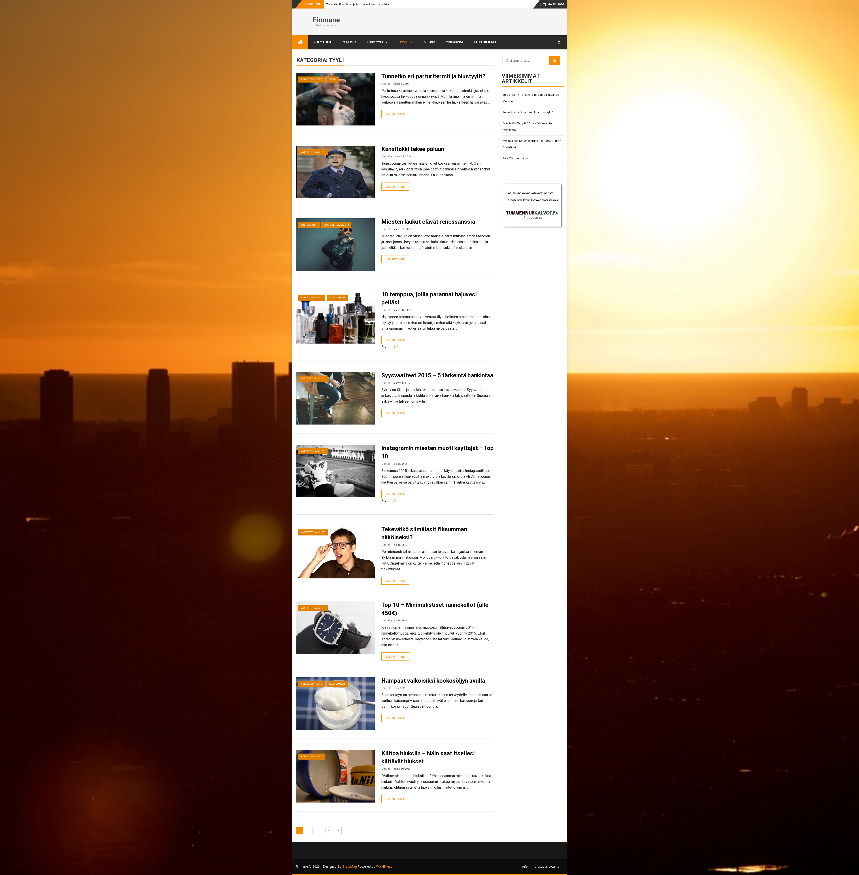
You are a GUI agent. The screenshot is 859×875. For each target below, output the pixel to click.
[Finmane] (300, 42)
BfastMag (349, 866)
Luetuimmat (485, 42)
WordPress (384, 866)
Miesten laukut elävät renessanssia (428, 221)
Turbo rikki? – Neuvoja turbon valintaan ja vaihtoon (531, 98)
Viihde (429, 42)
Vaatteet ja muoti (313, 152)
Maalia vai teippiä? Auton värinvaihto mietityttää (527, 127)
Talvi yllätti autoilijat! (516, 158)
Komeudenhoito (311, 79)
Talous (350, 42)
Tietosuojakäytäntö (545, 866)
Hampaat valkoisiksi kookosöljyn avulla (433, 680)
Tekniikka (455, 42)
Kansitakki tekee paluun (412, 149)
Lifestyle (375, 42)
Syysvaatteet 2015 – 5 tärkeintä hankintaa (437, 375)
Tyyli (404, 42)
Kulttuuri (323, 42)
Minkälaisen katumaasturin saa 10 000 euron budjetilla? (532, 144)
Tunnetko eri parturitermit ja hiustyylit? (433, 76)
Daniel (386, 83)
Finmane (326, 20)
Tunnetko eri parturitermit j (343, 4)
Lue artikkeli (395, 114)
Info (525, 866)
